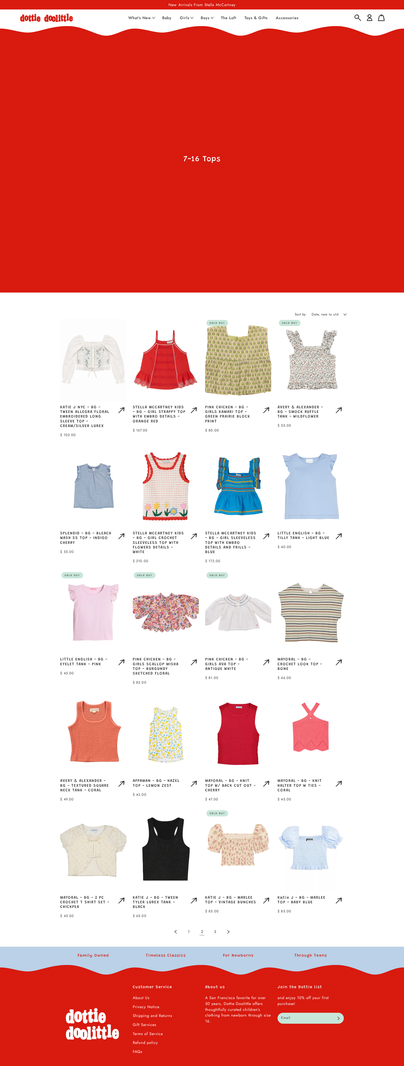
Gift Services (144, 1024)
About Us (141, 998)
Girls (184, 17)
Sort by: (301, 314)
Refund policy (145, 1042)
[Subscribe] (338, 1018)
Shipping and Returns (152, 1015)
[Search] (357, 17)
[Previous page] (176, 931)
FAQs (137, 1051)
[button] (141, 17)
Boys (205, 17)
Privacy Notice (146, 1007)
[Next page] (228, 931)
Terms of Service (148, 1034)
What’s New (139, 17)
